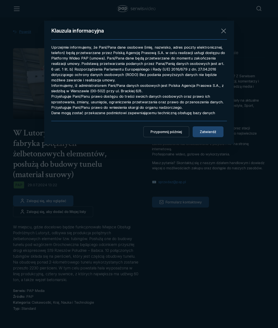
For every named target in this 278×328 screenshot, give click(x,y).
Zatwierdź (208, 132)
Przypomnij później (166, 132)
